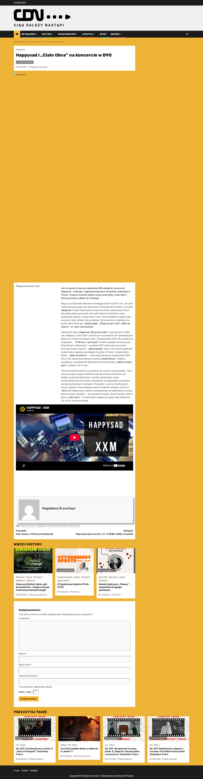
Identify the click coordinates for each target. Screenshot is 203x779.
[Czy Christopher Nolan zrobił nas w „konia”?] (79, 728)
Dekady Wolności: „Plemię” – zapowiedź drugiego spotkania (114, 587)
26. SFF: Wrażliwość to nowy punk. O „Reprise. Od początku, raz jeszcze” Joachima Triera (122, 751)
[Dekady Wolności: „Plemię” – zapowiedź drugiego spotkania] (116, 560)
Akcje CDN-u (103, 577)
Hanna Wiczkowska (82, 756)
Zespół (24, 770)
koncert (50, 526)
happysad (41, 526)
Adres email (25, 664)
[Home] (17, 34)
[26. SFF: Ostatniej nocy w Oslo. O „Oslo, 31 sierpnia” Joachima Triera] (35, 728)
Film (17, 745)
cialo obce (30, 526)
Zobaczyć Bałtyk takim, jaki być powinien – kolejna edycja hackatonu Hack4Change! (32, 587)
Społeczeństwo (67, 34)
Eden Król (75, 592)
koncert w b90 (60, 526)
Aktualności (28, 34)
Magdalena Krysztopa (39, 67)
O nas (16, 770)
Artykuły (29, 577)
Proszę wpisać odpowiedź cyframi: (36, 687)
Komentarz (25, 618)
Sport (103, 34)
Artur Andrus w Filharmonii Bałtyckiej (34, 532)
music (70, 526)
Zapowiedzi (30, 581)
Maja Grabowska (37, 759)
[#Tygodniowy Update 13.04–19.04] (74, 560)
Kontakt (115, 34)
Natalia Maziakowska (39, 595)
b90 (22, 526)
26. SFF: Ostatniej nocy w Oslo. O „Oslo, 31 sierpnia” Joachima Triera (34, 751)
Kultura (46, 34)
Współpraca (20, 581)
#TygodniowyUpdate (65, 577)
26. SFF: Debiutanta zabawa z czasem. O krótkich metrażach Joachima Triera (167, 751)
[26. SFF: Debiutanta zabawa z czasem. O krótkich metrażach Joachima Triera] (168, 728)
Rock (77, 526)
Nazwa (23, 653)
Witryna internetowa (28, 675)
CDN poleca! (20, 50)
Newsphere (107, 776)
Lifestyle (87, 34)
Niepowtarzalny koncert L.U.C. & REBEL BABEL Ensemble (104, 532)
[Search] (187, 34)
